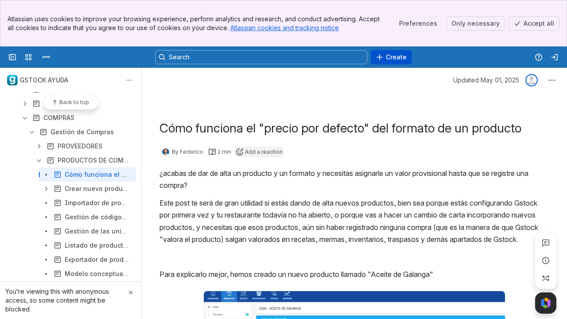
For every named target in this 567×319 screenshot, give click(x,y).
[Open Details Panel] (546, 260)
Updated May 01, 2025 (486, 80)
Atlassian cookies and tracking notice (284, 27)
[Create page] (546, 278)
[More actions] (129, 80)
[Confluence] (46, 57)
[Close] (130, 292)
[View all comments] (546, 243)
